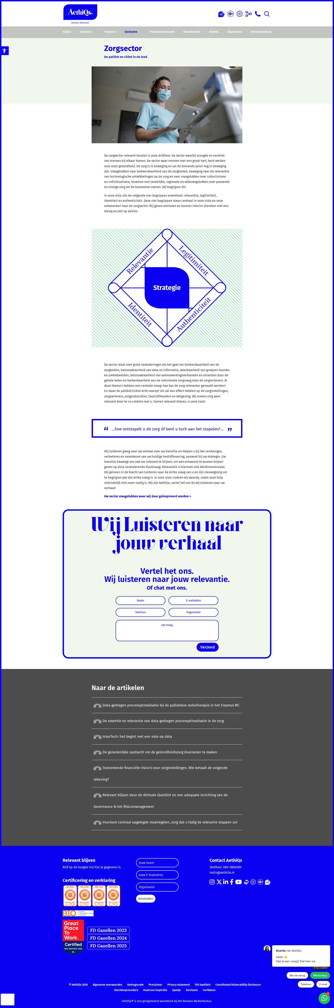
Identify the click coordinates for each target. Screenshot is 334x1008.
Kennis (214, 32)
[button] (4, 50)
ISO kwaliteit (202, 984)
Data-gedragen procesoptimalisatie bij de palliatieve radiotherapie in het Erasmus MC (170, 705)
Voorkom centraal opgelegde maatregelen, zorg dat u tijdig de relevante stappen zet (169, 822)
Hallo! (67, 32)
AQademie (234, 32)
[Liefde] (221, 13)
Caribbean (209, 990)
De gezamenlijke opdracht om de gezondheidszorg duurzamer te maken (159, 752)
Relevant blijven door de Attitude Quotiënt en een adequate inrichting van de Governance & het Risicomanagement (161, 801)
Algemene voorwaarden (107, 984)
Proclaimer (155, 984)
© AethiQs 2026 (78, 984)
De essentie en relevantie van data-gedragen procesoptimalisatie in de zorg (163, 721)
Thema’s (110, 32)
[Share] (248, 13)
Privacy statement (178, 984)
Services (86, 32)
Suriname (192, 990)
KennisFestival (261, 32)
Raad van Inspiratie (155, 990)
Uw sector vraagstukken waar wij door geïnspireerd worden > (147, 496)
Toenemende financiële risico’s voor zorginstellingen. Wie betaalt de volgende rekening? (160, 774)
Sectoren (131, 32)
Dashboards (191, 32)
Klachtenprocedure (126, 990)
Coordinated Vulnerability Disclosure (238, 984)
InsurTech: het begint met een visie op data (137, 736)
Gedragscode (135, 984)
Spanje (176, 990)
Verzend (207, 647)
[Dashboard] (230, 13)
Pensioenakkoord (162, 32)
